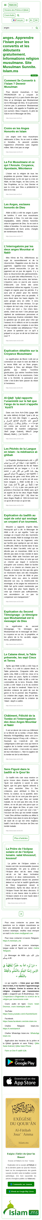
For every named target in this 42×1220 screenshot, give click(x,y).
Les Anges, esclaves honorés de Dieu (17, 206)
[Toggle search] (18, 15)
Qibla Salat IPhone (23, 1046)
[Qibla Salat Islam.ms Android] (21, 1070)
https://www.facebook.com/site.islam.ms (20, 1021)
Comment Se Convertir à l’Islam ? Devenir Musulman (19, 83)
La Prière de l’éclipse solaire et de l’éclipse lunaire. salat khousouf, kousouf (21, 853)
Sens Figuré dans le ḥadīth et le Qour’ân (17, 771)
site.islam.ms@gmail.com (22, 933)
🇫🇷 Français (18, 20)
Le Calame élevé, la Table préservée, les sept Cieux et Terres (20, 657)
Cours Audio (9, 15)
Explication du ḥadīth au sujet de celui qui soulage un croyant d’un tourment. (21, 518)
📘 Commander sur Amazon (21, 1184)
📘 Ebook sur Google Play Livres (21, 1191)
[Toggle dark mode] (26, 20)
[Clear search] (32, 28)
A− (31, 20)
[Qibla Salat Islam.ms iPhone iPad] (21, 1091)
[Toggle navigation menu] (5, 5)
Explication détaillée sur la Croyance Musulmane (21, 352)
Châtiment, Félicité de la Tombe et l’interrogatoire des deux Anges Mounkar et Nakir (20, 720)
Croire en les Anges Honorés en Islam (16, 130)
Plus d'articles (21, 838)
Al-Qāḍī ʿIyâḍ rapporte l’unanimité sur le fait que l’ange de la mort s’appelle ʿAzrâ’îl (21, 402)
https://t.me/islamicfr (11, 1028)
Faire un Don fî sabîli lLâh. (16, 1050)
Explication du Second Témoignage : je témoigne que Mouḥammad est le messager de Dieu (20, 616)
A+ (36, 20)
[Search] (37, 28)
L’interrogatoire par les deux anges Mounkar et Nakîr (19, 249)
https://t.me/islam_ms (12, 941)
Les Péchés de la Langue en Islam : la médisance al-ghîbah (21, 452)
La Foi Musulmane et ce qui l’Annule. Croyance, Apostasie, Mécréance (19, 165)
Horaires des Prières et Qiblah (16, 10)
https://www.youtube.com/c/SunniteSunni (20, 1014)
